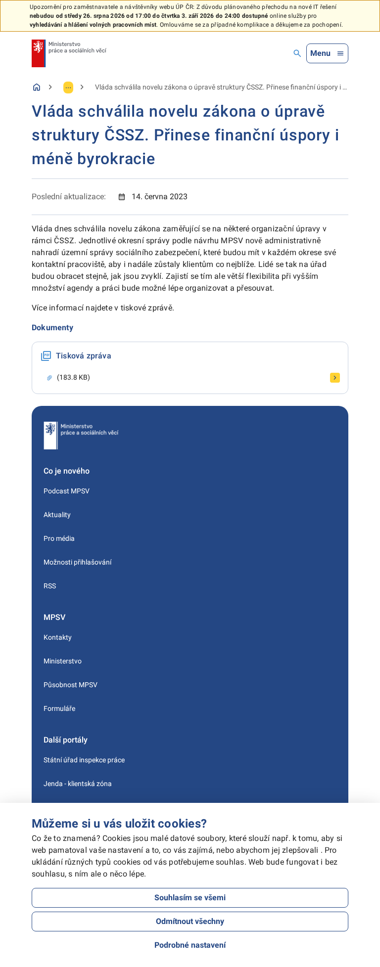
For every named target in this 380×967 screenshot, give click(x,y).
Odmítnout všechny (190, 921)
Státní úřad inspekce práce (84, 760)
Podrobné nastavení (190, 945)
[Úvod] (37, 87)
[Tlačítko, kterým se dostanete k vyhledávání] (297, 53)
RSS (50, 586)
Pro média (59, 538)
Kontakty (58, 637)
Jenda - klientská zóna (78, 784)
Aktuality (57, 515)
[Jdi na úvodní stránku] (69, 53)
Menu (320, 53)
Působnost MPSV (70, 685)
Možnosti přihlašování (77, 562)
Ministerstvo (63, 661)
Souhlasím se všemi (190, 897)
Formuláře (59, 708)
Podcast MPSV (67, 491)
